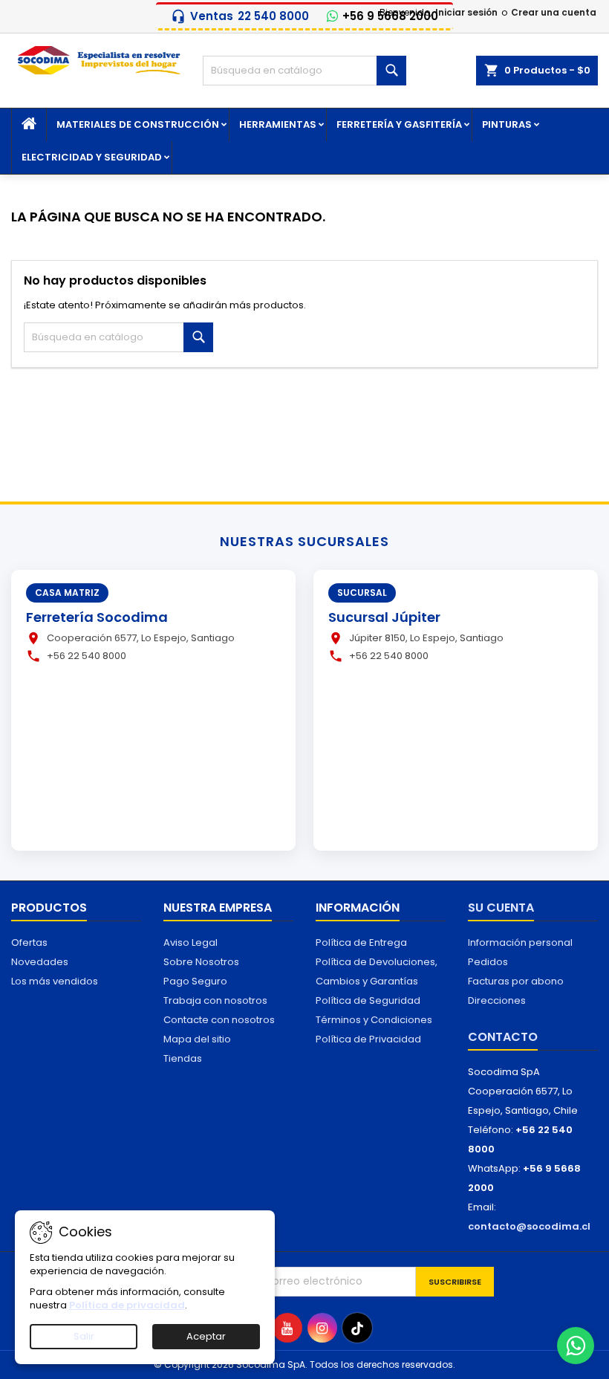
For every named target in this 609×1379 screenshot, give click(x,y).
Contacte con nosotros (219, 1020)
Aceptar (206, 1336)
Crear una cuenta (553, 12)
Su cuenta (501, 907)
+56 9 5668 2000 (390, 16)
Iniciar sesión (466, 12)
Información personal (520, 942)
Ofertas (29, 942)
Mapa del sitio (197, 1039)
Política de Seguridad (368, 1000)
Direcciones (497, 1000)
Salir (84, 1336)
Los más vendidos (54, 981)
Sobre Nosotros (201, 962)
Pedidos (488, 962)
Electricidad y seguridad (92, 157)
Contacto (503, 1036)
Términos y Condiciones (374, 1020)
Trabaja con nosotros (215, 1000)
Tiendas (182, 1058)
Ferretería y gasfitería (399, 124)
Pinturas (507, 124)
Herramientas (277, 124)
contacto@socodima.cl (529, 1226)
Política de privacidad (127, 1305)
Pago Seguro (195, 981)
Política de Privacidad (368, 1039)
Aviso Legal (190, 942)
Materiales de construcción (137, 124)
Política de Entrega (361, 942)
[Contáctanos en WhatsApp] (575, 1345)
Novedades (39, 962)
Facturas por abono (516, 981)
